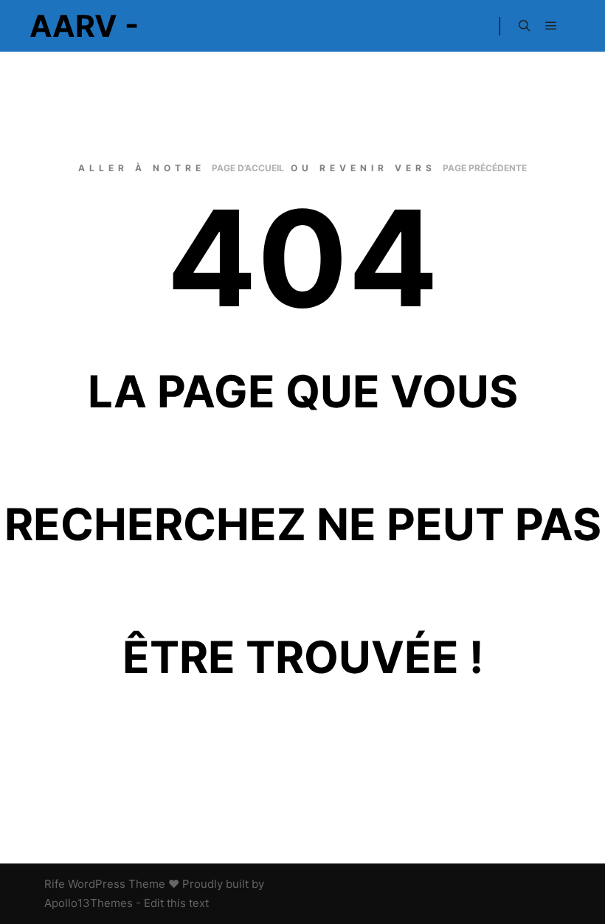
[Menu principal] (551, 25)
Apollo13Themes (88, 903)
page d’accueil (248, 167)
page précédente (485, 167)
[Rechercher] (524, 25)
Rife (54, 884)
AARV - (84, 25)
